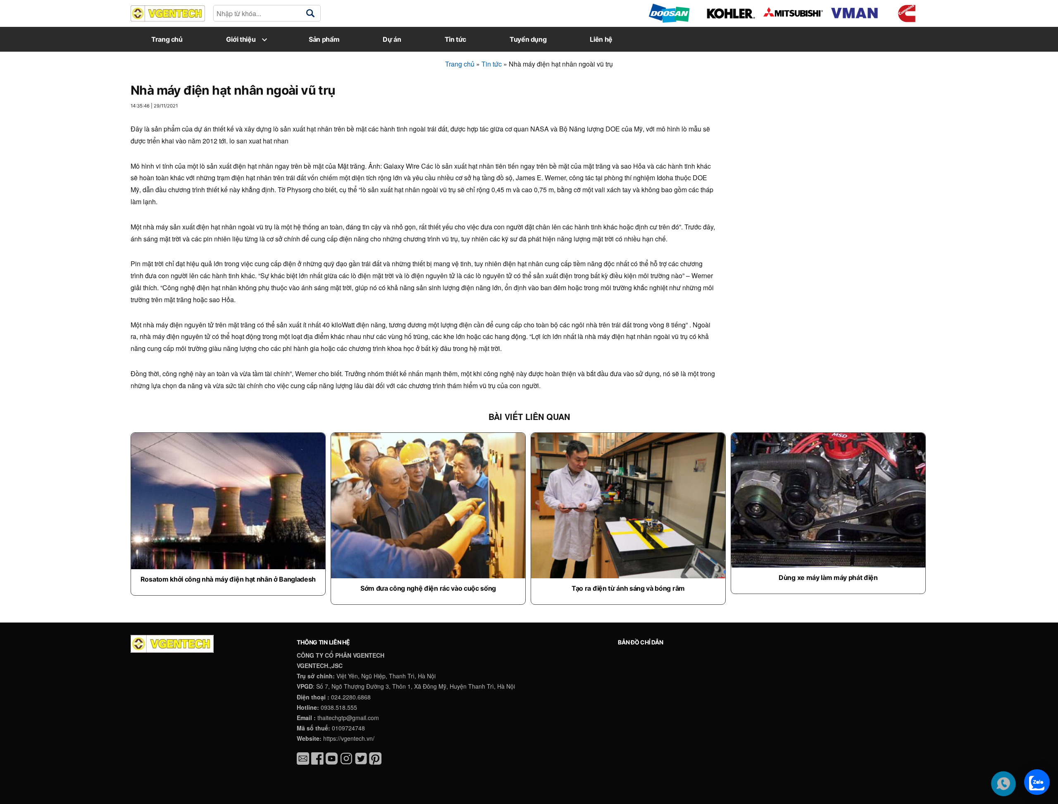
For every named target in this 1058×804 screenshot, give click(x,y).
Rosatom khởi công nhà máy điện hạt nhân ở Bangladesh (228, 579)
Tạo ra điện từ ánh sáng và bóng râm (628, 588)
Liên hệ (601, 39)
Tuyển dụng (528, 39)
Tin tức (455, 39)
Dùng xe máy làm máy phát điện (828, 577)
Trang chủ (167, 39)
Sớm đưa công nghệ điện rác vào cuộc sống (428, 588)
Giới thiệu (240, 39)
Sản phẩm (324, 39)
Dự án (392, 39)
